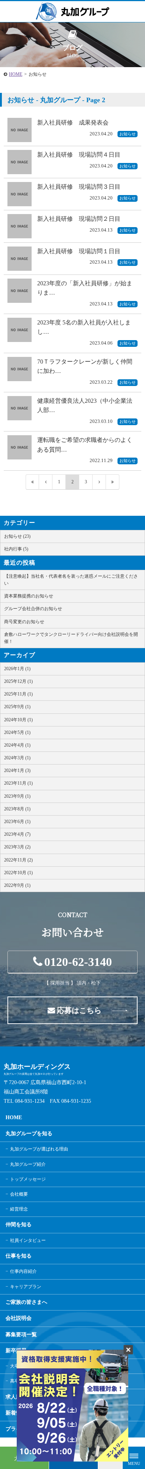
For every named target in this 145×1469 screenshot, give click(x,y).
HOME (15, 74)
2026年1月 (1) (17, 668)
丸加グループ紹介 (28, 1164)
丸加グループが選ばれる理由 (39, 1149)
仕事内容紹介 (23, 1271)
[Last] (112, 482)
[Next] (99, 482)
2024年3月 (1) (17, 757)
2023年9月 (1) (17, 796)
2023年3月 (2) (17, 847)
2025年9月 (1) (17, 706)
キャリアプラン (25, 1286)
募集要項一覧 (21, 1334)
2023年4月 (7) (17, 834)
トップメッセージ (28, 1179)
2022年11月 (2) (18, 860)
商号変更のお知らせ (24, 621)
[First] (32, 482)
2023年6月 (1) (17, 821)
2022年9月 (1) (17, 885)
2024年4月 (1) (17, 745)
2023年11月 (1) (18, 783)
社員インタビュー (28, 1240)
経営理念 (19, 1209)
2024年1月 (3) (17, 770)
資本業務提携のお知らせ (28, 596)
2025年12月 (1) (18, 681)
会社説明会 (19, 1318)
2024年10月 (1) (18, 719)
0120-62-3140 (78, 962)
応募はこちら (79, 1010)
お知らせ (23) (17, 536)
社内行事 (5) (16, 549)
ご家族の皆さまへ (26, 1302)
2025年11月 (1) (18, 694)
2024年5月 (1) (17, 732)
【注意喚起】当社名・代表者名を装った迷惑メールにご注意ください (71, 580)
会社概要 (19, 1194)
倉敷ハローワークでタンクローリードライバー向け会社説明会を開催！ (71, 638)
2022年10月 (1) (18, 872)
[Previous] (45, 482)
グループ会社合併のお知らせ (33, 608)
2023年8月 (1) (17, 809)
